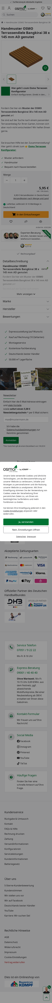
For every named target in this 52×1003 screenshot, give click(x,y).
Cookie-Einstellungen (13, 511)
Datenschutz (21, 536)
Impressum (31, 536)
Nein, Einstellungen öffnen (26, 529)
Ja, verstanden (26, 521)
